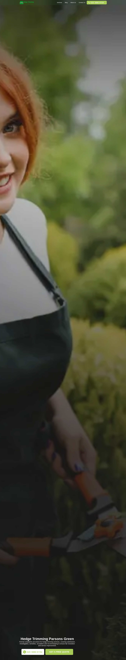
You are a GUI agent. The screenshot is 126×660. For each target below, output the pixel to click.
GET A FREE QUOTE (59, 652)
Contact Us (82, 2)
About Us (73, 2)
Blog (66, 2)
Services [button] (59, 2)
